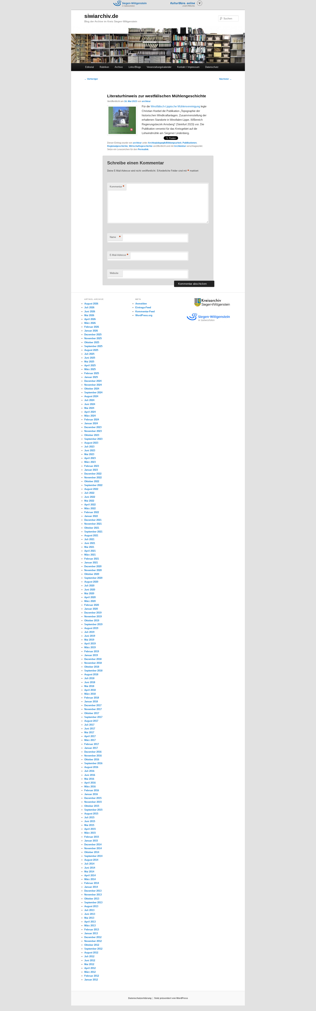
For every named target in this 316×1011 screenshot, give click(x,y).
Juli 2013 (89, 910)
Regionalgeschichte (117, 146)
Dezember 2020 (92, 566)
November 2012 (93, 941)
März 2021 (90, 554)
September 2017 (93, 717)
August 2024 (91, 396)
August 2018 (91, 674)
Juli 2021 (89, 539)
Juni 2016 (89, 775)
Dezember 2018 (92, 659)
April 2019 (90, 643)
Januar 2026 (91, 330)
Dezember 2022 (92, 473)
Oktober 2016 (91, 759)
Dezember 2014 (92, 844)
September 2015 (93, 809)
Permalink (143, 149)
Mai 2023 (89, 454)
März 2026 (90, 323)
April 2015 (90, 829)
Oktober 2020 (91, 574)
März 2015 (90, 832)
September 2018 (93, 670)
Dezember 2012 (92, 937)
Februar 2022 (91, 512)
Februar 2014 (91, 883)
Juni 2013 (89, 914)
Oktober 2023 (91, 435)
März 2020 (90, 601)
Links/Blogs (135, 67)
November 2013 (93, 894)
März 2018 (90, 693)
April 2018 (90, 690)
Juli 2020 (89, 585)
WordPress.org (143, 315)
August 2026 (91, 303)
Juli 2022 (89, 493)
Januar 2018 (91, 701)
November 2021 (93, 523)
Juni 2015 (89, 821)
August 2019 (91, 628)
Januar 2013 (91, 933)
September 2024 (93, 392)
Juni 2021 (89, 543)
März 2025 (90, 369)
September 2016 (93, 763)
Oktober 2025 (91, 342)
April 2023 (90, 458)
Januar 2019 (91, 655)
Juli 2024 (89, 400)
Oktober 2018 (91, 666)
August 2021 (91, 535)
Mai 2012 (89, 964)
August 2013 (91, 906)
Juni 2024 (89, 404)
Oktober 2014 (91, 852)
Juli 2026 (89, 307)
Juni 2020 (89, 589)
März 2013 (90, 925)
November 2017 (93, 709)
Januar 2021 (91, 562)
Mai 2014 (89, 871)
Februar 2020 (91, 605)
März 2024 (90, 415)
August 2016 (91, 767)
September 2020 (93, 578)
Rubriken (104, 67)
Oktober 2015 (91, 806)
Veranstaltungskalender (159, 67)
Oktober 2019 (91, 620)
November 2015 (93, 802)
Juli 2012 (89, 956)
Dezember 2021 (92, 520)
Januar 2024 (91, 423)
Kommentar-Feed (145, 311)
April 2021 (90, 550)
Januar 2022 (91, 516)
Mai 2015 (89, 825)
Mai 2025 (89, 361)
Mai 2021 (89, 547)
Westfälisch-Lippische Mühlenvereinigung (175, 106)
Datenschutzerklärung (139, 998)
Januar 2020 (91, 608)
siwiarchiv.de (101, 16)
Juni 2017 (89, 728)
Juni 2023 (89, 450)
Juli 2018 (89, 678)
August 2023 (91, 442)
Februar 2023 (91, 466)
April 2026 (90, 319)
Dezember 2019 (92, 612)
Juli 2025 (89, 354)
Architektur (180, 146)
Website (114, 273)
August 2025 (91, 350)
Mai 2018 (89, 686)
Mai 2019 (89, 639)
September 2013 (93, 902)
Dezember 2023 (92, 427)
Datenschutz (212, 67)
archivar (146, 101)
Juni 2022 (89, 497)
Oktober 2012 (91, 945)
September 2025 (93, 346)
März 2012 (90, 972)
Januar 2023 (91, 469)
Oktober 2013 (91, 898)
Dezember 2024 (92, 381)
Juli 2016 (89, 771)
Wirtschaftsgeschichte (141, 146)
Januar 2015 (91, 840)
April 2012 (90, 968)
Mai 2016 (89, 778)
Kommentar (117, 186)
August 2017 (91, 721)
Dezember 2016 (92, 751)
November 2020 (93, 570)
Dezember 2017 (92, 705)
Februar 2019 (91, 651)
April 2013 (90, 921)
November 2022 (93, 477)
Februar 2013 (91, 929)
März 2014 (90, 879)
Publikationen (190, 143)
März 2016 (90, 786)
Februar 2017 (91, 744)
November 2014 (93, 848)
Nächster (225, 79)
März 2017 (90, 740)
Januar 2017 (91, 748)
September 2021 (93, 531)
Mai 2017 (89, 732)
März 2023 (90, 462)
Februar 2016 (91, 790)
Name (115, 237)
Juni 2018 (89, 682)
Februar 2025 (91, 373)
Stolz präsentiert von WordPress (171, 998)
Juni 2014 (89, 867)
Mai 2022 (89, 500)
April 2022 (90, 504)
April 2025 (90, 365)
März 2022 (90, 508)
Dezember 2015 (92, 798)
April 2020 (90, 597)
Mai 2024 (89, 408)
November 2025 (93, 338)
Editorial (89, 67)
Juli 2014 (89, 863)
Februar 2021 (91, 558)
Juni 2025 (89, 357)
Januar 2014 (91, 887)
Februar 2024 (91, 419)
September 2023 (93, 439)
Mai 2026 (89, 315)
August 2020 (91, 581)
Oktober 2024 (91, 388)
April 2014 (90, 875)
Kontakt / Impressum (188, 67)
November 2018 (93, 663)
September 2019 (93, 624)
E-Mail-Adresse (119, 255)
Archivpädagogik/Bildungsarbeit (164, 143)
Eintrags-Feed (143, 307)
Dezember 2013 (92, 890)
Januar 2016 (91, 794)
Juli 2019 (89, 632)
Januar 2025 (91, 377)
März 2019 (90, 647)
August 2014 (91, 859)
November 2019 (93, 616)
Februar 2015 (91, 836)
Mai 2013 (89, 917)
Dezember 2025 (92, 334)
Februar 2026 (91, 326)
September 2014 (93, 856)
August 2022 (91, 489)
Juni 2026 (89, 311)
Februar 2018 (91, 697)
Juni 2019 (89, 636)
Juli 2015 (89, 817)
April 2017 (90, 736)
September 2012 (93, 948)
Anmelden (141, 303)
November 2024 (93, 384)
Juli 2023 (89, 446)
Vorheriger (91, 79)
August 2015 (91, 813)
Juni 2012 (89, 960)
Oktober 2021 (91, 527)
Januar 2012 (91, 979)
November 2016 (93, 755)
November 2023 (93, 431)
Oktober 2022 (91, 481)
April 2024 (90, 412)
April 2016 (90, 782)
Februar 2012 (91, 975)
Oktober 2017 (91, 713)
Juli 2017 (89, 724)
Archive (119, 67)
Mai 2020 (89, 593)
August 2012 (91, 952)
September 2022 (93, 485)
